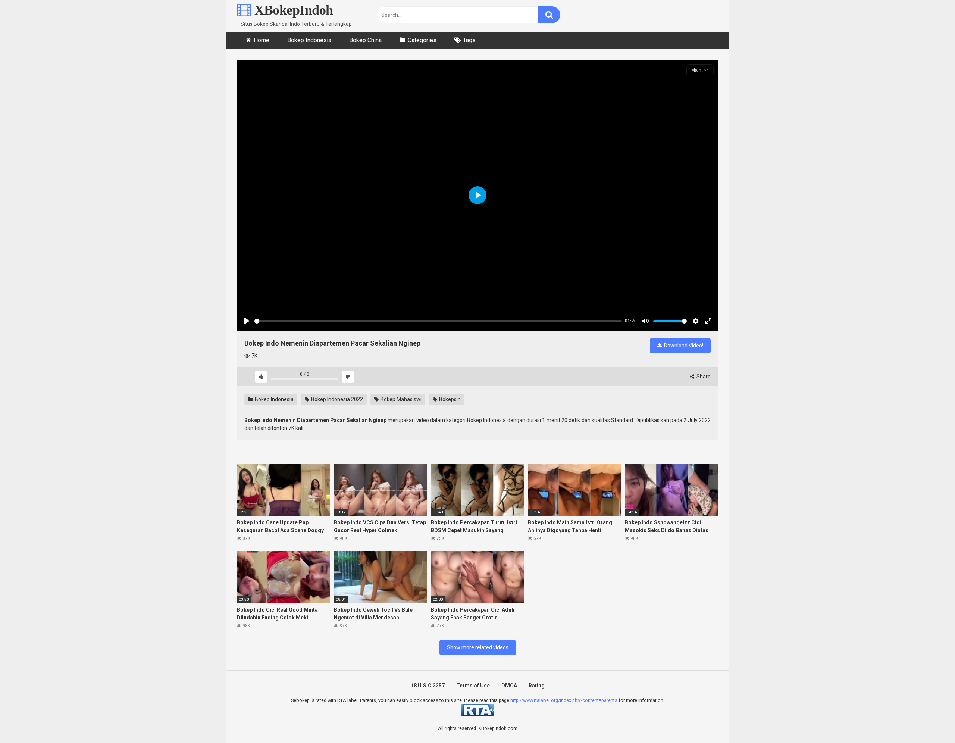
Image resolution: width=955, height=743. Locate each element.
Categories (422, 40)
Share (703, 377)
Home (261, 40)
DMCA (509, 686)
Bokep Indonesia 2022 (336, 399)
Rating (537, 686)
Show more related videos (477, 647)
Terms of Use (473, 686)
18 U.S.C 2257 (428, 686)
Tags (469, 40)
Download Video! (683, 346)
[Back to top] (930, 720)
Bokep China (365, 40)
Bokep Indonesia (309, 40)
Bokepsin (449, 399)
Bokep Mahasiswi (400, 399)
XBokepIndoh (292, 10)
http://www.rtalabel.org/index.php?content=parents (563, 700)
